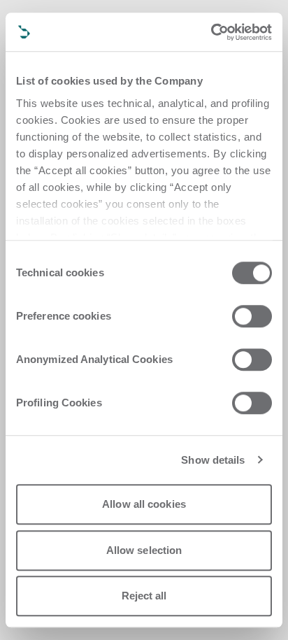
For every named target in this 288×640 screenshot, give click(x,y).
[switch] (252, 316)
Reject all (144, 596)
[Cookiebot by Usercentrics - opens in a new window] (211, 32)
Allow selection (144, 550)
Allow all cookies (144, 504)
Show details (213, 460)
